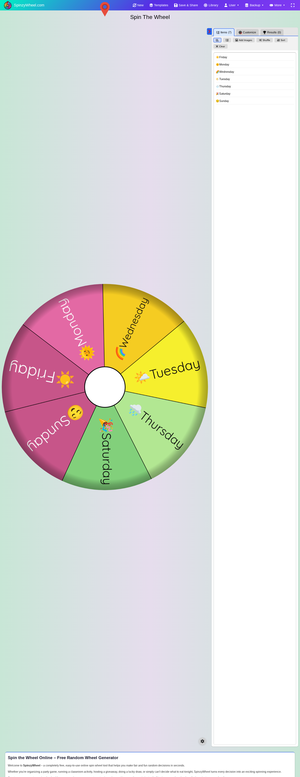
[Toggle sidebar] (209, 31)
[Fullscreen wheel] (293, 5)
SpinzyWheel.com (29, 5)
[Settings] (202, 741)
